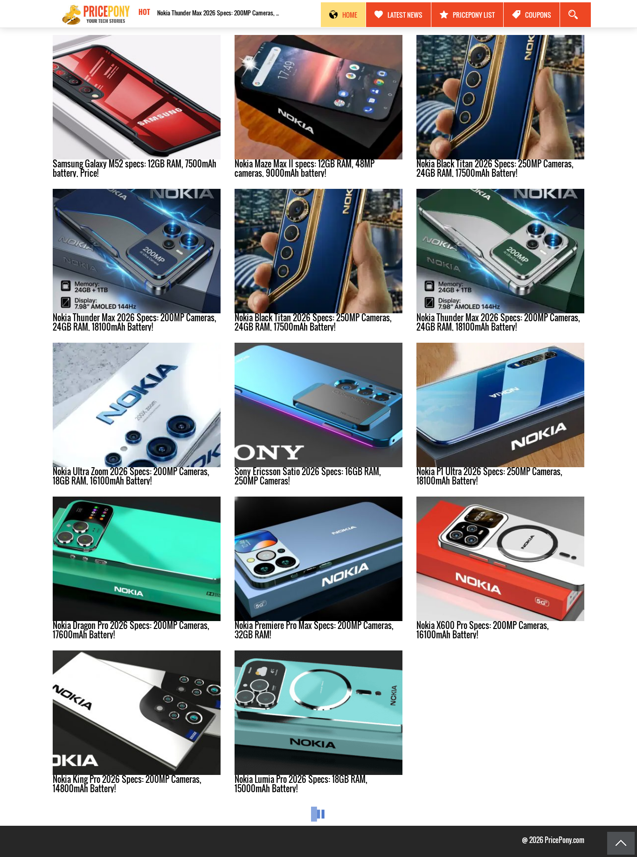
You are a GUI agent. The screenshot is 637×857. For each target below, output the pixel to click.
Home (349, 15)
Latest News (405, 15)
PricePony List (474, 15)
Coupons (538, 15)
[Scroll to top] (621, 843)
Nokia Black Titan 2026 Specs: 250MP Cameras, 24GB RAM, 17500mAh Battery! (222, 12)
